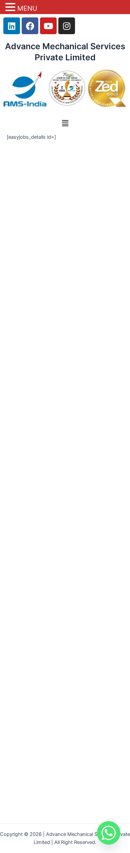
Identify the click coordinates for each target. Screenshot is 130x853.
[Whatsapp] (108, 833)
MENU (27, 8)
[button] (65, 123)
